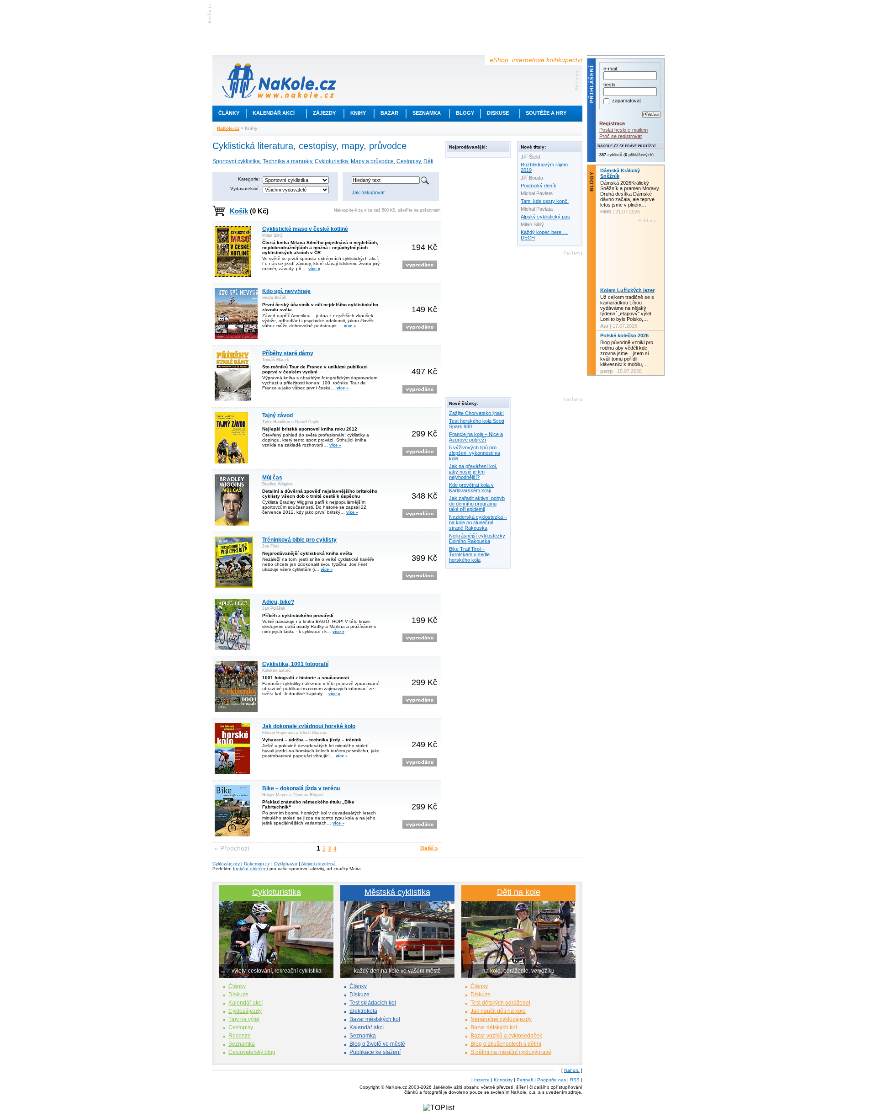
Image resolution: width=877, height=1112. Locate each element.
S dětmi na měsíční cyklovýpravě (510, 1052)
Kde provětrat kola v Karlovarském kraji (471, 487)
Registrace (612, 123)
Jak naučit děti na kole (498, 1011)
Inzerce (482, 1079)
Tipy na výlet (243, 1019)
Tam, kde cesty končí (545, 201)
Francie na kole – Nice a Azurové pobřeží (476, 436)
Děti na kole (518, 892)
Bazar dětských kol (493, 1027)
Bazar (389, 113)
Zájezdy (324, 113)
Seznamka (426, 113)
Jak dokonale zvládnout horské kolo (308, 726)
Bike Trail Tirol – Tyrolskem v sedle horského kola (469, 554)
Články (228, 113)
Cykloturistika (331, 161)
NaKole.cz (228, 128)
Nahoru (572, 1070)
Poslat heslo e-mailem (623, 130)
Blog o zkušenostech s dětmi (505, 1044)
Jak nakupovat (368, 192)
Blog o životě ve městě (377, 1044)
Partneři (525, 1079)
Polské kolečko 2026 (624, 335)
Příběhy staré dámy (287, 353)
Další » (429, 848)
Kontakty (503, 1079)
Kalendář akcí (274, 113)
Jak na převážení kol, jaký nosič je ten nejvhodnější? (473, 471)
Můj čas (272, 477)
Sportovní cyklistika (236, 161)
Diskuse (498, 113)
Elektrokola (363, 1011)
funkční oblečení (250, 868)
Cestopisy (408, 161)
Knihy (358, 113)
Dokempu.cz (257, 863)
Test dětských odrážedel (500, 1003)
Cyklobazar (285, 863)
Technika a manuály (287, 161)
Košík (239, 211)
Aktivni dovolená (318, 863)
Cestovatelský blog (251, 1052)
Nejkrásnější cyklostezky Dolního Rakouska (477, 538)
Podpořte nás (551, 1079)
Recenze (239, 1035)
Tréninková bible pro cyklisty (299, 540)
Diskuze (238, 994)
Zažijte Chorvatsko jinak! (476, 413)
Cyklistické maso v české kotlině (305, 229)
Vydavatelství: (245, 188)
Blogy (465, 113)
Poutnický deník (538, 185)
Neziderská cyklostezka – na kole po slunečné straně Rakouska (478, 522)
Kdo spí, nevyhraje (286, 291)
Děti (428, 161)
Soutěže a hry (546, 113)
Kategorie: (249, 178)
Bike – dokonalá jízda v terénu (301, 788)
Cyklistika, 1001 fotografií (295, 664)
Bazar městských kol (374, 1019)
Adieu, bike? (278, 602)
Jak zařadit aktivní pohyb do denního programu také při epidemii (477, 503)
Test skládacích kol (372, 1003)
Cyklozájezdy (226, 863)
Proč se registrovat (620, 136)
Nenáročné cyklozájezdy (501, 1019)
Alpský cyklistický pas (545, 216)
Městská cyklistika (397, 892)
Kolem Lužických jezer (627, 290)
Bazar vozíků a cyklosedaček (506, 1035)
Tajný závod (277, 415)
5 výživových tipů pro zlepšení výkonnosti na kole (474, 453)
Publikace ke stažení (375, 1052)
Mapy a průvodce (372, 161)
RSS (575, 1079)
